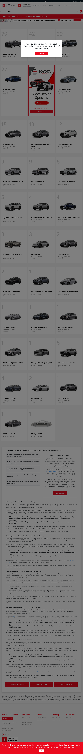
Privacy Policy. (71, 747)
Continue (41, 53)
